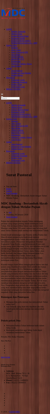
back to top (5, 357)
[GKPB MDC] (13, 25)
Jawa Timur (16, 50)
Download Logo (18, 87)
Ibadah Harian (17, 75)
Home (8, 189)
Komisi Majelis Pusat (19, 36)
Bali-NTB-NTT (17, 59)
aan (10, 212)
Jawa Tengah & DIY (19, 52)
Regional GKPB (18, 38)
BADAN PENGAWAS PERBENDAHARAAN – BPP (24, 42)
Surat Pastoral (16, 71)
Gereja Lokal (11, 45)
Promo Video (16, 84)
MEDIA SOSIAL (13, 89)
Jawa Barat (15, 54)
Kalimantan (16, 61)
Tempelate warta (18, 80)
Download (10, 78)
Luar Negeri (16, 66)
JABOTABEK (17, 57)
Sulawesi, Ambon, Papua (21, 64)
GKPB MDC (14, 412)
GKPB (9, 29)
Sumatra (14, 48)
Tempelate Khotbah (19, 82)
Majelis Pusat (16, 34)
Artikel (9, 68)
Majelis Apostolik (18, 31)
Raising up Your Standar (21, 73)
